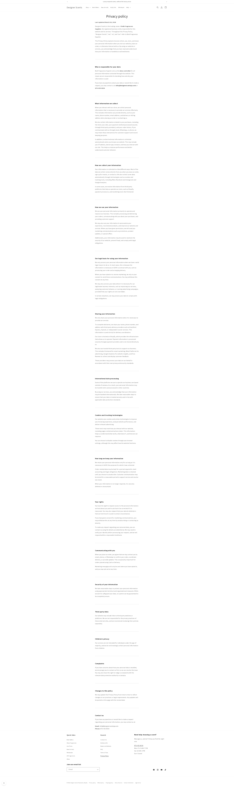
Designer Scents (74, 782)
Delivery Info (104, 743)
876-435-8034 (138, 746)
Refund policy (101, 782)
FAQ (101, 749)
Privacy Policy (104, 756)
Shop (68, 759)
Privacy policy (92, 782)
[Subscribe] (98, 769)
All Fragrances (71, 756)
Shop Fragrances (71, 743)
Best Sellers (70, 739)
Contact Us (103, 739)
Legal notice (138, 782)
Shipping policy (109, 782)
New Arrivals (70, 749)
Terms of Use (104, 752)
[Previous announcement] (67, 1)
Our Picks (69, 746)
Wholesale (70, 752)
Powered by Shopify (82, 782)
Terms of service (118, 782)
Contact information (128, 782)
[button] (88, 7)
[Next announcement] (167, 1)
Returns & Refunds (105, 746)
